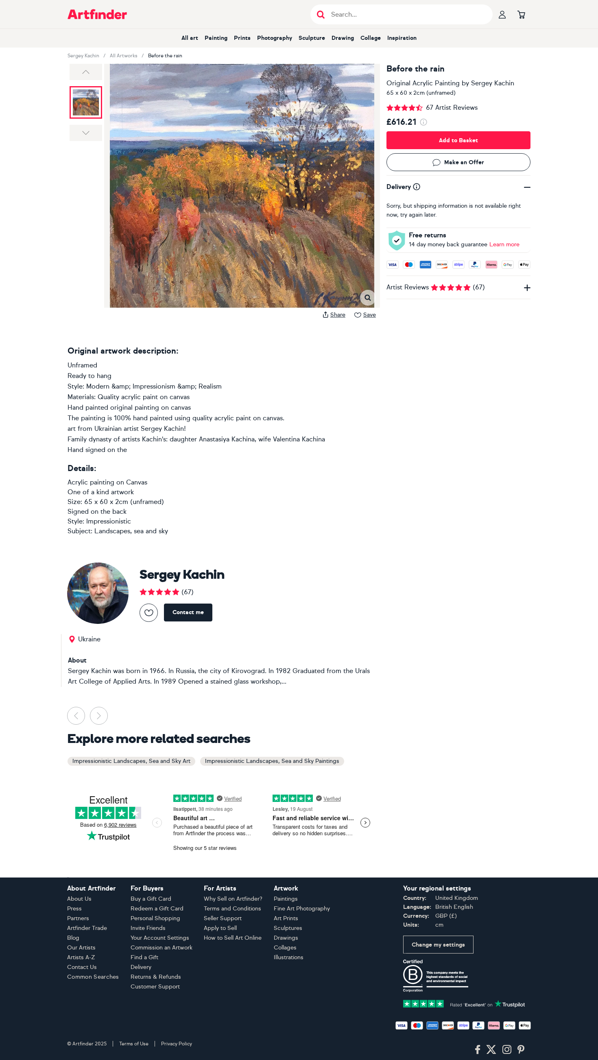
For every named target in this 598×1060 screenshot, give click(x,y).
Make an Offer (464, 162)
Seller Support (223, 918)
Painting (216, 38)
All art (189, 38)
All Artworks (123, 56)
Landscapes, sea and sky (131, 531)
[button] (86, 72)
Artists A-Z (81, 957)
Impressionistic (108, 521)
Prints (242, 38)
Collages (285, 947)
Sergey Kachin (83, 56)
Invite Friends (148, 928)
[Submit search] (320, 14)
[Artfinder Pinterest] (521, 1050)
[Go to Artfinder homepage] (97, 14)
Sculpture (312, 38)
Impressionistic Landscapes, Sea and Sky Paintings (272, 761)
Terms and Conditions (232, 908)
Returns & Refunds (156, 976)
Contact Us (82, 967)
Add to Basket (458, 140)
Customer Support (155, 986)
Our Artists (81, 947)
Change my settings (438, 944)
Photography (274, 38)
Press (74, 908)
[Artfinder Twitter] (491, 1050)
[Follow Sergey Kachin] (149, 613)
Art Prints (286, 918)
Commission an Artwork (161, 947)
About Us (79, 898)
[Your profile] (502, 14)
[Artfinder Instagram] (506, 1050)
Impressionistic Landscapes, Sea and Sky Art (131, 761)
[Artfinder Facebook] (477, 1050)
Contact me (188, 612)
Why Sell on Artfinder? (233, 898)
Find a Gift (144, 957)
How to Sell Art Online (233, 937)
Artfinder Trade (87, 928)
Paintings (286, 898)
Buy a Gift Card (151, 898)
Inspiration (402, 38)
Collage (370, 38)
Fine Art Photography (302, 908)
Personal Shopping (155, 918)
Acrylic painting (91, 482)
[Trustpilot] (464, 1003)
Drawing (343, 38)
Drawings (286, 937)
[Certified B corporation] (435, 975)
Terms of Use (133, 1044)
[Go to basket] (521, 14)
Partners (78, 918)
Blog (73, 937)
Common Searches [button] (93, 976)
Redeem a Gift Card (157, 908)
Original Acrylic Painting (423, 83)
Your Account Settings (160, 937)
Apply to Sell (220, 928)
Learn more (504, 244)
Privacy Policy (176, 1044)
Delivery (141, 967)
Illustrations (288, 957)
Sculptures (288, 928)
